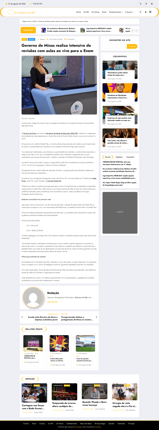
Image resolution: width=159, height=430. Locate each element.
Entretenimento (115, 12)
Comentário (130, 157)
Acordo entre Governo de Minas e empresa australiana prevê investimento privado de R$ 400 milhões (42, 319)
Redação (42, 39)
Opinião (36, 385)
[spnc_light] (146, 12)
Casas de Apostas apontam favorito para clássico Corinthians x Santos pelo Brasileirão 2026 (84, 360)
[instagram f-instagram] (140, 4)
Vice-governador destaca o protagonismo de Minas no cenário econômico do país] (76, 319)
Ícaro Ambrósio (56, 353)
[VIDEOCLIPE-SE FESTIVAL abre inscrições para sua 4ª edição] (33, 343)
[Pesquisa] (140, 12)
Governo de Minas (29, 133)
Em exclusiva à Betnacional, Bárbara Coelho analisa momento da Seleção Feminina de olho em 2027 (54, 30)
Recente (108, 157)
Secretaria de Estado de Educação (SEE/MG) (62, 133)
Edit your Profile (81, 297)
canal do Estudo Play (54, 181)
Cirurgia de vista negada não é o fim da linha (124, 405)
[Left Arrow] (132, 30)
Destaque (31, 39)
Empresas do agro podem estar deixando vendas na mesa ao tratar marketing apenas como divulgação (119, 119)
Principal (131, 423)
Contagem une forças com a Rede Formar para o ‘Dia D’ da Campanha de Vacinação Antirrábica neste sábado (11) (33, 407)
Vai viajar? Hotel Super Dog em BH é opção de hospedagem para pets (119, 183)
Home (78, 12)
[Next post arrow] (96, 317)
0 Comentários (70, 39)
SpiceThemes (97, 427)
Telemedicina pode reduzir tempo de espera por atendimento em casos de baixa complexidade (120, 74)
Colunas (128, 12)
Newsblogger (78, 427)
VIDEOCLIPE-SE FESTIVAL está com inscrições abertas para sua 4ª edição (117, 163)
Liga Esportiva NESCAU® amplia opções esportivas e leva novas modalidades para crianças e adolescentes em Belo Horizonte (92, 30)
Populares (119, 157)
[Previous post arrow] (22, 317)
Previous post (52, 314)
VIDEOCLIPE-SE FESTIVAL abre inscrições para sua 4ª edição (31, 357)
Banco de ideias (85, 423)
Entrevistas (121, 423)
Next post (64, 314)
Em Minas (95, 12)
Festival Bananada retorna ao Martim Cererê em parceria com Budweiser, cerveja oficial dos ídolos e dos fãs (58, 360)
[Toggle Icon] (150, 12)
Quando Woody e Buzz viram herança (94, 403)
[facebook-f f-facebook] (146, 4)
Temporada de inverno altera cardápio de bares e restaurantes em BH (64, 405)
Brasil (104, 12)
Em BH (86, 12)
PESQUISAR (132, 46)
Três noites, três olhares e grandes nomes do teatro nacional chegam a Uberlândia (119, 142)
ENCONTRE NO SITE (119, 40)
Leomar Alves (29, 353)
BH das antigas (100, 423)
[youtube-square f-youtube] (152, 4)
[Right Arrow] (136, 30)
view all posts (52, 302)
